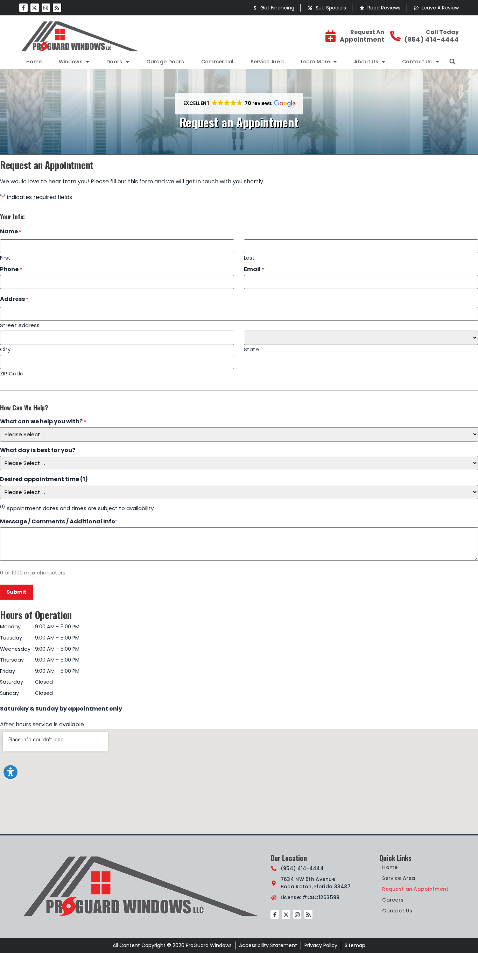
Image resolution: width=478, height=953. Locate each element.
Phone (11, 269)
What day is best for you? (37, 450)
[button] (452, 61)
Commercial (217, 61)
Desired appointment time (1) (44, 479)
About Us (366, 61)
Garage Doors (165, 61)
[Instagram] (46, 7)
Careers (392, 899)
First (5, 257)
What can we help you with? (43, 421)
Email (254, 269)
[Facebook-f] (23, 7)
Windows (71, 61)
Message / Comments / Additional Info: (58, 521)
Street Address (20, 325)
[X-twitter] (34, 7)
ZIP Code (11, 373)
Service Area (267, 61)
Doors (114, 61)
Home (34, 61)
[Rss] (57, 7)
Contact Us (417, 61)
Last (249, 257)
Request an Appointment (415, 888)
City (5, 349)
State (251, 349)
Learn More (315, 61)
